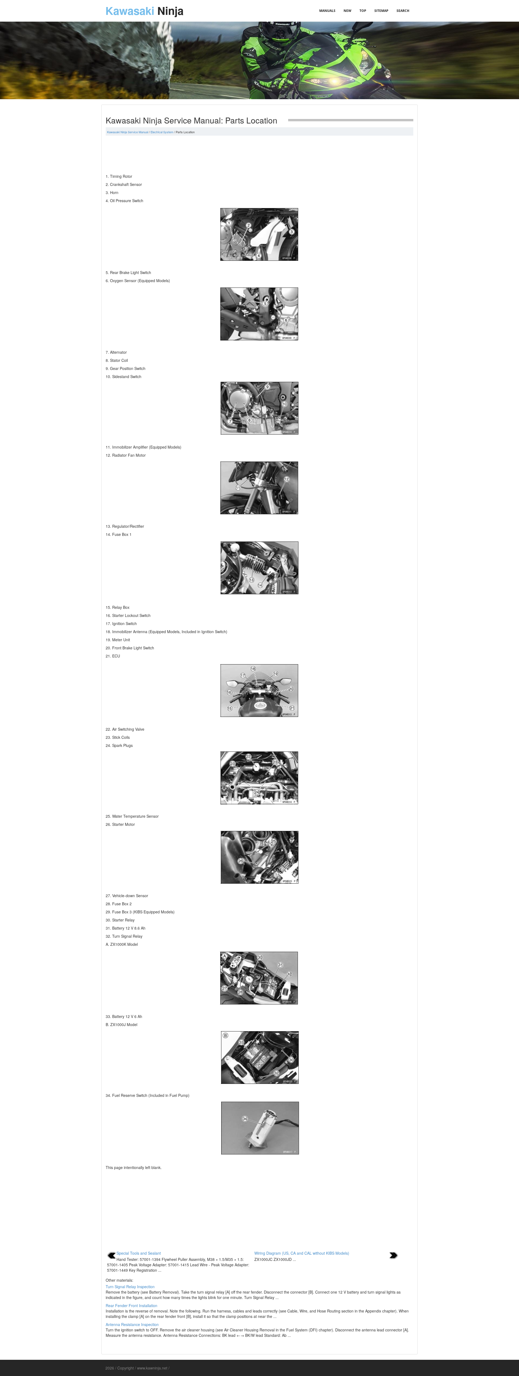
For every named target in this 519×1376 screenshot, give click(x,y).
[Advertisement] (259, 154)
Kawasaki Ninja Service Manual (127, 132)
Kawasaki (144, 10)
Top (363, 10)
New (347, 10)
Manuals (327, 10)
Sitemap (381, 10)
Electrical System (162, 132)
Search (403, 10)
